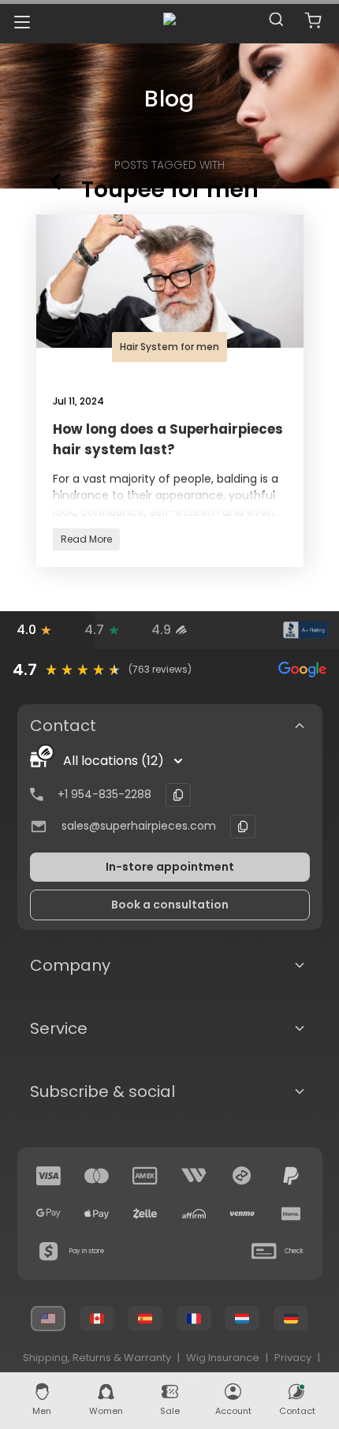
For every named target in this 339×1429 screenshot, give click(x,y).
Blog (169, 99)
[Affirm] (194, 1213)
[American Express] (145, 1175)
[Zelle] (145, 1213)
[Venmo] (242, 1213)
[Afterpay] (242, 1175)
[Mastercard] (97, 1175)
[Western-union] (194, 1175)
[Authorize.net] (237, 630)
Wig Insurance (222, 1357)
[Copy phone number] (178, 795)
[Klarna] (291, 1213)
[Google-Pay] (48, 1213)
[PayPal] (291, 1175)
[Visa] (48, 1175)
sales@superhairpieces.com (138, 826)
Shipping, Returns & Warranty (97, 1357)
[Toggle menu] (21, 21)
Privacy (292, 1357)
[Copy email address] (242, 826)
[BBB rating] (305, 630)
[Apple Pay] (97, 1213)
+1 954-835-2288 (104, 794)
